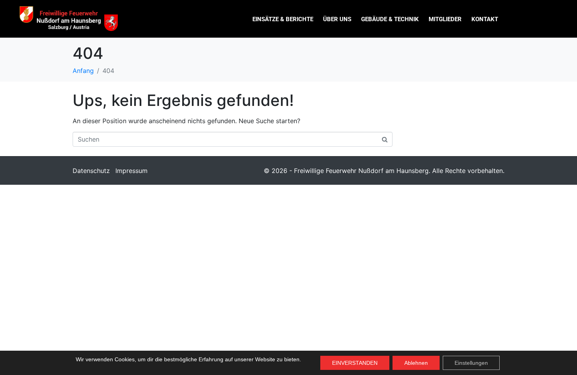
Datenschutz (91, 171)
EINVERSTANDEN (355, 363)
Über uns (337, 19)
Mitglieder (445, 19)
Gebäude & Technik (390, 19)
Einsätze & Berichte (282, 19)
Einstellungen (471, 363)
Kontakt (484, 19)
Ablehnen (416, 363)
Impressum (131, 171)
